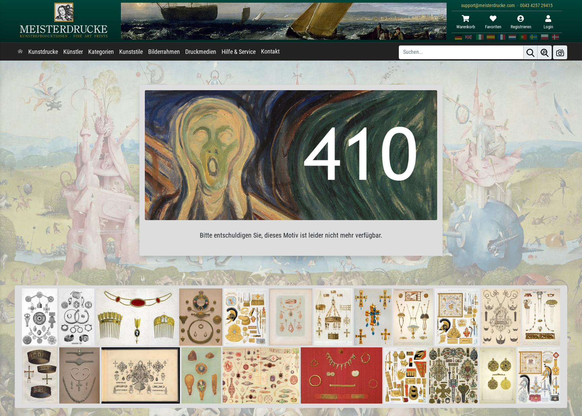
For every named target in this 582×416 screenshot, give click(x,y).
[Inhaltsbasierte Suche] (545, 52)
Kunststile (131, 51)
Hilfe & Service (239, 51)
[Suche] (530, 52)
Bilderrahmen (164, 51)
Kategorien (101, 51)
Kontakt (270, 51)
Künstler (73, 51)
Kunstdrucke (43, 51)
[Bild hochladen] (560, 52)
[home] (20, 51)
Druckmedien (200, 51)
